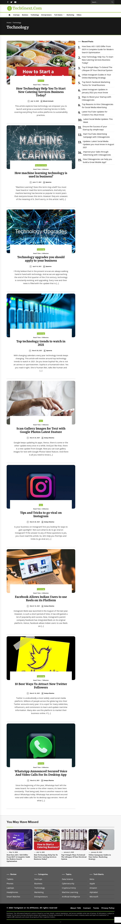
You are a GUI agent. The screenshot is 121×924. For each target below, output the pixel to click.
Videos (79, 15)
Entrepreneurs (46, 15)
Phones (10, 883)
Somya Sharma (49, 438)
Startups (16, 15)
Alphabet (94, 892)
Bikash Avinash (48, 101)
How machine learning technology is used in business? (41, 174)
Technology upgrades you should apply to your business (40, 258)
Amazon (93, 888)
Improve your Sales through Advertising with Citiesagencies (97, 153)
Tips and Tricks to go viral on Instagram (41, 514)
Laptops (10, 888)
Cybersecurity (68, 883)
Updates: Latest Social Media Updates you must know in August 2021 (98, 144)
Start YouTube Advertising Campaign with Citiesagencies (96, 135)
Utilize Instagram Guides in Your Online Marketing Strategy (96, 76)
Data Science (67, 879)
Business (25, 15)
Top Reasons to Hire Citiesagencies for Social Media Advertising (97, 106)
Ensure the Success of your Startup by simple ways (95, 128)
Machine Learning (41, 165)
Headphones (12, 892)
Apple (92, 883)
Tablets (10, 879)
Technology (35, 15)
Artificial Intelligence (71, 896)
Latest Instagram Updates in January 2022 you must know (95, 91)
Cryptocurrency (69, 888)
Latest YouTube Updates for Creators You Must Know (94, 113)
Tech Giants (58, 15)
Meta (92, 879)
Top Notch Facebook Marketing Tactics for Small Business (96, 83)
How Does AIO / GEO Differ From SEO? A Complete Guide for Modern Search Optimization (98, 49)
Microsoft (94, 896)
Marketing (70, 15)
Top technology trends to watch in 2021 (40, 343)
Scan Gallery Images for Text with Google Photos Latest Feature (40, 430)
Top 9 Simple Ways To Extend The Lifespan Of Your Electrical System (97, 69)
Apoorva (48, 182)
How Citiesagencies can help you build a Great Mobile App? (97, 160)
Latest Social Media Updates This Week (98, 120)
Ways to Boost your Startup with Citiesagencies (96, 98)
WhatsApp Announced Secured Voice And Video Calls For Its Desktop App (41, 772)
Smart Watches (13, 896)
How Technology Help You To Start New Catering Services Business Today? (41, 92)
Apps (40, 421)
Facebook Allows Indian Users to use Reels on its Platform (41, 598)
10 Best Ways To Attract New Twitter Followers (41, 685)
